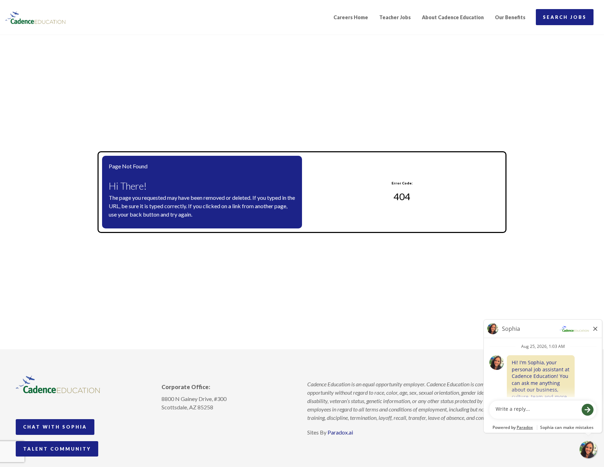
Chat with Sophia (55, 427)
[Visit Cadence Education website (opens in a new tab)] (35, 17)
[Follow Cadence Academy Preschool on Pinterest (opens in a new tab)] (180, 423)
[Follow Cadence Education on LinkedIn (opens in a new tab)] (193, 423)
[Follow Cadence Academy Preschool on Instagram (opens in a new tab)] (167, 423)
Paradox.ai (340, 432)
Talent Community (57, 449)
